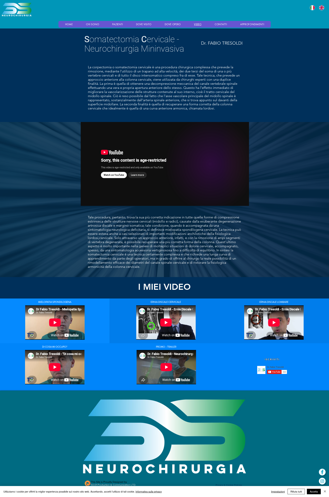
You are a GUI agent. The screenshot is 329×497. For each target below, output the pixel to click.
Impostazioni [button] (278, 491)
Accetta (314, 491)
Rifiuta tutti (296, 491)
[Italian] (311, 7)
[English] (321, 7)
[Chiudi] (325, 491)
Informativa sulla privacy (149, 491)
